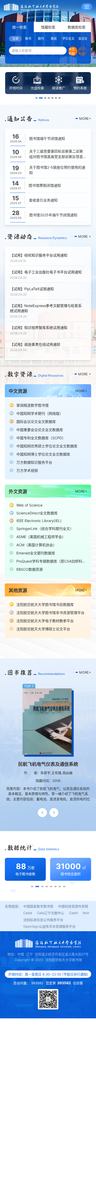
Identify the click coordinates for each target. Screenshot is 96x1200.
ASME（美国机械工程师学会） (41, 537)
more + (84, 236)
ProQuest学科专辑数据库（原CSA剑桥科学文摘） (51, 561)
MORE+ (81, 391)
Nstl (86, 913)
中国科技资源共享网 (73, 906)
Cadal (27, 913)
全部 (15, 39)
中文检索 (72, 51)
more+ (85, 118)
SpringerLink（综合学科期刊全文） (44, 528)
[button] (36, 98)
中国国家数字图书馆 (38, 906)
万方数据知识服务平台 (34, 462)
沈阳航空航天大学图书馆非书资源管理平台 (50, 612)
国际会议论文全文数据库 (36, 421)
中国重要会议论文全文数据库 (39, 430)
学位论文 (68, 39)
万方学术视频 (27, 470)
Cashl (73, 913)
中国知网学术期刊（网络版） (39, 413)
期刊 (41, 39)
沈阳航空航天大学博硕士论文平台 (43, 629)
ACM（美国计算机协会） (36, 545)
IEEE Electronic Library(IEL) (38, 520)
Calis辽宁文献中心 (50, 913)
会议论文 (84, 39)
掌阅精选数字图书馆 (32, 405)
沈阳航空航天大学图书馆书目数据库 (45, 604)
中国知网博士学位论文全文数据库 (43, 454)
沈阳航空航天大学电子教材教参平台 (45, 621)
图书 (28, 39)
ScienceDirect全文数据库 (37, 513)
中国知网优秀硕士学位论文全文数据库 (46, 446)
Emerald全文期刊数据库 (35, 553)
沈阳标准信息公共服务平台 (43, 920)
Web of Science (29, 505)
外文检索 (82, 51)
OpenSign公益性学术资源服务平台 (49, 926)
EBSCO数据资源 (29, 569)
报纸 (54, 39)
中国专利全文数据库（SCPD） (41, 438)
